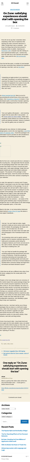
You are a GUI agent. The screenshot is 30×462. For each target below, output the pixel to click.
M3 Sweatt (15, 3)
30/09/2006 (21, 26)
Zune (11, 343)
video (8, 343)
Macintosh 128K (6, 51)
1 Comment (16, 28)
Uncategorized (15, 9)
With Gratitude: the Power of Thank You (13, 444)
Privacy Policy (5, 459)
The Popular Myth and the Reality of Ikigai (14, 430)
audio (4, 343)
